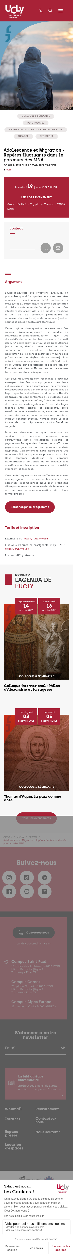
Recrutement (47, 1109)
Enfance (23, 136)
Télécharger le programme (30, 507)
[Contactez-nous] (41, 11)
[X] (45, 891)
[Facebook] (9, 891)
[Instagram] (9, 877)
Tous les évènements (36, 818)
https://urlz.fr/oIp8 (36, 538)
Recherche (46, 136)
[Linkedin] (45, 877)
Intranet (12, 1119)
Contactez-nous (37, 932)
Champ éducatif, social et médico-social (35, 129)
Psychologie (35, 123)
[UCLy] (14, 11)
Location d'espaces (14, 1146)
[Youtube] (27, 891)
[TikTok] (27, 877)
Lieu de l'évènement (36, 197)
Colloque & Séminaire (36, 116)
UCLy (8, 170)
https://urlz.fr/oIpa (17, 548)
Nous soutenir (47, 1132)
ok (63, 1048)
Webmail (13, 1109)
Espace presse (11, 1133)
